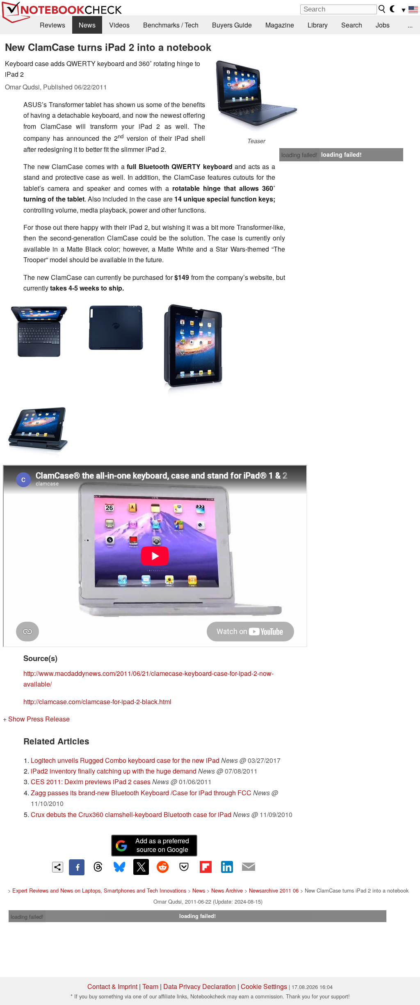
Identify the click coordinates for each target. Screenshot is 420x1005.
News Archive (227, 890)
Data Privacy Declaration (199, 986)
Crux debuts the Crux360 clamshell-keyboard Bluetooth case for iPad (131, 814)
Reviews (52, 25)
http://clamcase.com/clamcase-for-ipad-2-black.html (97, 701)
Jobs (383, 25)
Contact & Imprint (112, 986)
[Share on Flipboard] (205, 867)
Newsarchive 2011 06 (274, 890)
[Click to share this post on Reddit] (162, 867)
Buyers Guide (232, 25)
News (87, 25)
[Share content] (57, 867)
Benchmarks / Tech (171, 25)
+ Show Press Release (36, 718)
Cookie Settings (264, 986)
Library (318, 25)
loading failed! (299, 155)
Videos (119, 25)
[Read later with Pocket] (184, 867)
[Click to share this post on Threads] (98, 867)
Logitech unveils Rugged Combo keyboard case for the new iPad (125, 760)
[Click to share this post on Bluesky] (119, 867)
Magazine (279, 25)
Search (351, 25)
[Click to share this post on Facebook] (76, 867)
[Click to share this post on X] (141, 867)
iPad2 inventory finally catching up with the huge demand (113, 771)
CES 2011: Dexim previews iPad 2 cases (91, 781)
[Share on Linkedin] (227, 867)
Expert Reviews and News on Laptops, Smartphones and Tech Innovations (99, 890)
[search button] (382, 9)
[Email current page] (248, 867)
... (410, 25)
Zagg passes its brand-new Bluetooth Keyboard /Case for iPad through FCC (141, 792)
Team (150, 986)
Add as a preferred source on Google (162, 845)
